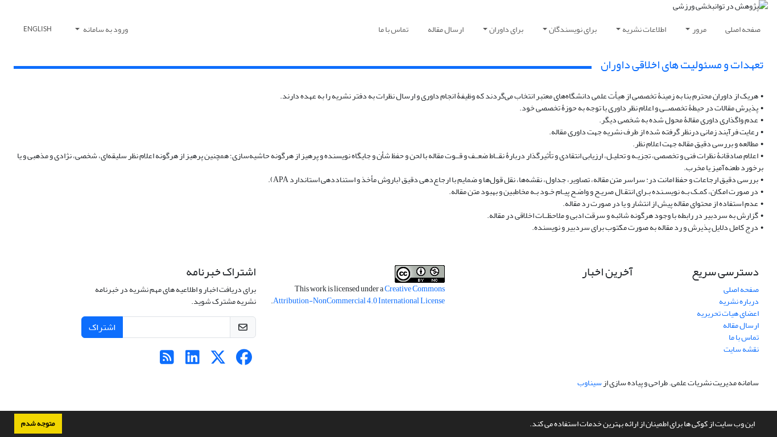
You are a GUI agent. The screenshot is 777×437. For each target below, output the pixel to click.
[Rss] (167, 360)
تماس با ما (393, 29)
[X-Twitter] (218, 360)
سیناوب (589, 382)
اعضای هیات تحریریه (728, 313)
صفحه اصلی (743, 29)
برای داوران (506, 29)
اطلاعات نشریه (644, 29)
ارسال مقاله (446, 29)
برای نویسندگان (573, 29)
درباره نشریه (739, 301)
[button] (526, 425)
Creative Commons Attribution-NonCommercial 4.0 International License (359, 294)
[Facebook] (244, 360)
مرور (699, 29)
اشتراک (102, 327)
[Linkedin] (192, 360)
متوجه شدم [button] (38, 423)
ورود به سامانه (105, 29)
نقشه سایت (741, 349)
